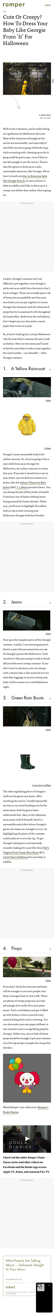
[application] (27, 1139)
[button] (27, 1138)
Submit (10, 1287)
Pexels (52, 81)
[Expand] (39, 1285)
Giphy (48, 400)
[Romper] (14, 5)
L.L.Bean (47, 448)
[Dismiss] (49, 1285)
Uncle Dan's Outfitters (41, 785)
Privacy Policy (12, 1294)
